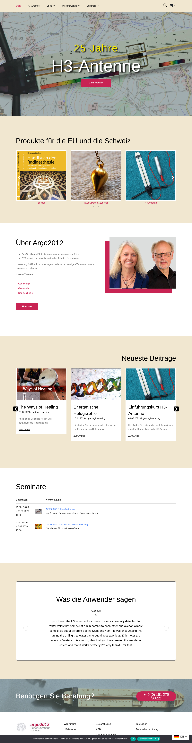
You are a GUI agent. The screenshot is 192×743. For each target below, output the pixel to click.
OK (133, 739)
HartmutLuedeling (40, 412)
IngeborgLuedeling (95, 418)
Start (18, 6)
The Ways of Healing (38, 407)
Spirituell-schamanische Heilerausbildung (67, 524)
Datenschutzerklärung (149, 739)
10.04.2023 (79, 418)
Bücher (150, 203)
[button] (19, 177)
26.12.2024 (24, 412)
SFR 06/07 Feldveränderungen (61, 509)
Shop (49, 6)
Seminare (91, 6)
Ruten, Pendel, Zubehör (41, 203)
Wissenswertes (69, 6)
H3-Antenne (34, 6)
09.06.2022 (134, 418)
